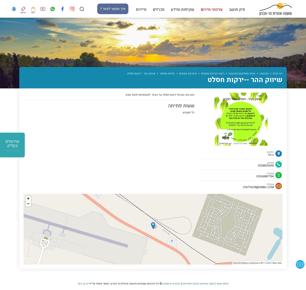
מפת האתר (222, 284)
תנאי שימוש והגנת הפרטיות (198, 284)
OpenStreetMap (240, 263)
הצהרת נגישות (172, 284)
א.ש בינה (83, 284)
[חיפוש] (82, 9)
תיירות (141, 9)
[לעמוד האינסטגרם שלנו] (72, 9)
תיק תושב (237, 9)
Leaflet (268, 263)
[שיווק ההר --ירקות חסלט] (153, 225)
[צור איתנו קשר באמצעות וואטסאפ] (52, 9)
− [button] (28, 204)
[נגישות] (14, 9)
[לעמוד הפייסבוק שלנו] (62, 9)
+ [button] (28, 198)
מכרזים (159, 9)
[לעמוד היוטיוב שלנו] (43, 9)
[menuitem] (237, 9)
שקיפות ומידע (182, 9)
